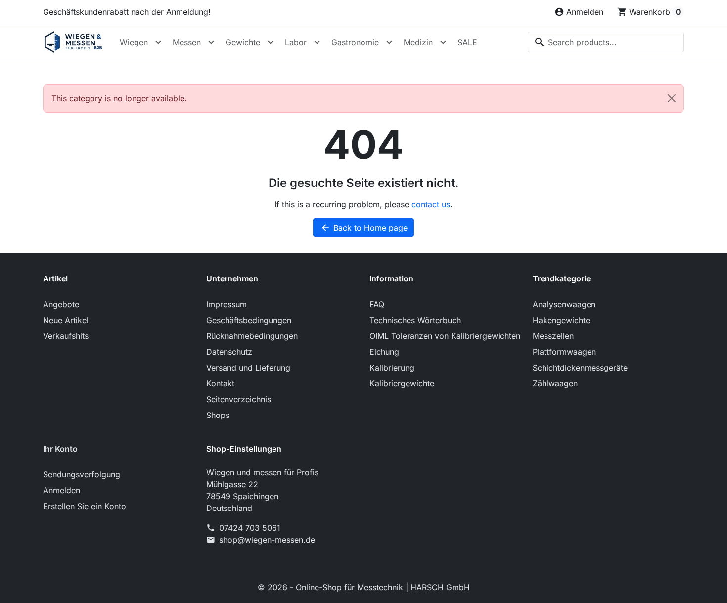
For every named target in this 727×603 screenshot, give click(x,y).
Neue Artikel (66, 320)
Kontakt (220, 383)
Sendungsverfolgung (81, 474)
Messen (187, 42)
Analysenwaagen (564, 304)
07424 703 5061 (249, 528)
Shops (217, 415)
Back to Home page (364, 227)
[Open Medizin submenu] (443, 42)
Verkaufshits (66, 336)
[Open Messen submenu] (211, 42)
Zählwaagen (555, 383)
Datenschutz (229, 352)
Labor (296, 42)
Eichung (384, 352)
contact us (430, 204)
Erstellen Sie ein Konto (84, 506)
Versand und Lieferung (248, 367)
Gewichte (243, 42)
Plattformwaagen (564, 352)
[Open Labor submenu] (317, 42)
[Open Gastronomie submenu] (389, 42)
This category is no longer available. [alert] (119, 98)
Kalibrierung (391, 367)
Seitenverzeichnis (238, 399)
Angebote (61, 304)
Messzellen (553, 336)
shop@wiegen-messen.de (267, 540)
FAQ (376, 304)
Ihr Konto (60, 449)
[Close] (671, 98)
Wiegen (134, 42)
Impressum (226, 304)
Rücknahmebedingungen (252, 336)
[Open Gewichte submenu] (270, 42)
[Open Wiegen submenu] (158, 42)
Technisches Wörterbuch (415, 320)
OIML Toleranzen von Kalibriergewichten (444, 336)
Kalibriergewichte (401, 383)
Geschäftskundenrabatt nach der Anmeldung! (127, 12)
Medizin (418, 42)
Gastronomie (355, 42)
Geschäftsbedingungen (248, 320)
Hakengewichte (561, 320)
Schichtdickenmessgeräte (580, 367)
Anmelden (61, 490)
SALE (467, 42)
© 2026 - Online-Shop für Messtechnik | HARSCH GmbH (364, 587)
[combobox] (606, 42)
